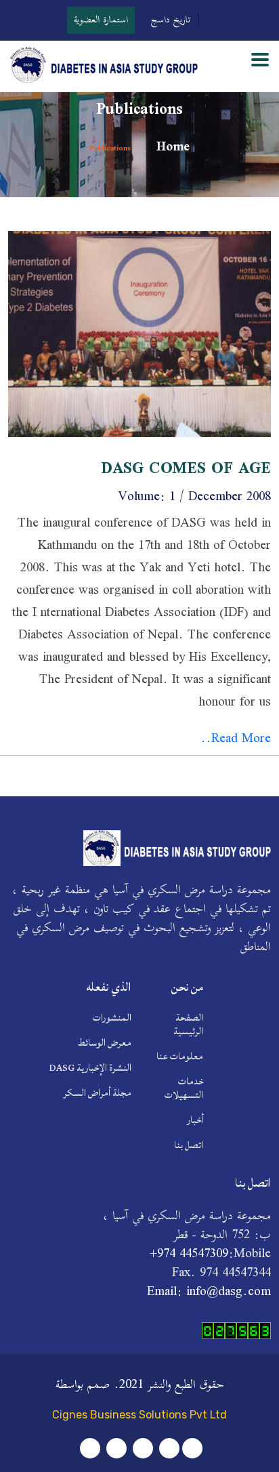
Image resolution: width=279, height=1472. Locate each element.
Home (171, 148)
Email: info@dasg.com (209, 1292)
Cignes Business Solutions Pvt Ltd (139, 1414)
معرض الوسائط (104, 1043)
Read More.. (235, 739)
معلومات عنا (179, 1056)
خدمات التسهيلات (184, 1088)
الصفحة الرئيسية (188, 1024)
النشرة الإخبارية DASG (90, 1068)
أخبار (195, 1120)
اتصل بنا (188, 1145)
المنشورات (112, 1018)
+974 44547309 (189, 1254)
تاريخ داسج (171, 20)
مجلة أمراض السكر (97, 1093)
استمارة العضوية (101, 20)
